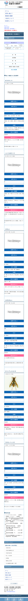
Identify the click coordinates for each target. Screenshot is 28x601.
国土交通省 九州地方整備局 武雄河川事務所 (14, 3)
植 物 (14, 60)
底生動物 (14, 57)
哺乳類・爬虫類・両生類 (14, 66)
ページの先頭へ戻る (14, 583)
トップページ (7, 599)
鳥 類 (14, 63)
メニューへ (14, 599)
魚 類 (14, 54)
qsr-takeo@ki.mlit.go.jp (11, 591)
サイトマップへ (20, 599)
